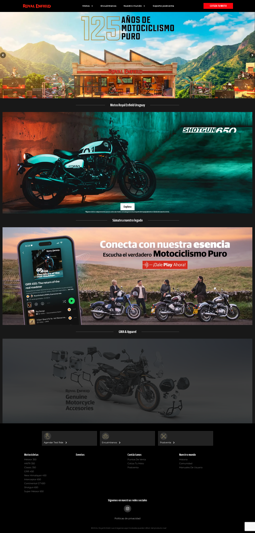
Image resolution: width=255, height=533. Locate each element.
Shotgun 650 (31, 487)
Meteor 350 (30, 459)
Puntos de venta (137, 459)
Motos (86, 5)
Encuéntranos (108, 5)
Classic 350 (30, 467)
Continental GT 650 (34, 483)
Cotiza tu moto (136, 463)
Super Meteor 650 (34, 491)
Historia (183, 459)
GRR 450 (29, 471)
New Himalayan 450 (35, 475)
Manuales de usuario (190, 467)
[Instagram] (127, 508)
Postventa (133, 467)
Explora (127, 206)
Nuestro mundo (133, 5)
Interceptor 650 (32, 479)
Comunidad (185, 463)
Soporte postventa (163, 5)
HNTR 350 (29, 463)
